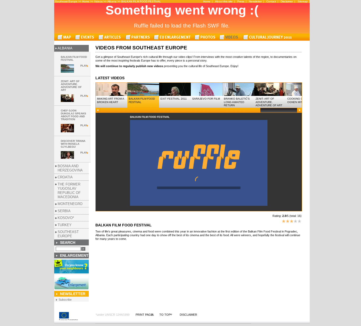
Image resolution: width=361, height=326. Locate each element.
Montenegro (70, 204)
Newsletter (255, 1)
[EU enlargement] (173, 37)
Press (240, 1)
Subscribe (65, 299)
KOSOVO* (66, 218)
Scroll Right (299, 110)
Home (85, 1)
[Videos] (230, 37)
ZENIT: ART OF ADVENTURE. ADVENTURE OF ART (71, 85)
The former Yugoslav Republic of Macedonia (69, 190)
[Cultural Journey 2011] (268, 37)
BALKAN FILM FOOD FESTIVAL (141, 1)
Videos (98, 1)
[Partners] (138, 37)
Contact (271, 1)
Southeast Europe (68, 234)
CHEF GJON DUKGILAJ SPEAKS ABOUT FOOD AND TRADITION (73, 115)
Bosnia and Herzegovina (70, 168)
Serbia (64, 211)
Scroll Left (98, 110)
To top (164, 314)
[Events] (85, 37)
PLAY (83, 65)
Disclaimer (287, 1)
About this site (224, 1)
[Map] (65, 37)
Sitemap (303, 1)
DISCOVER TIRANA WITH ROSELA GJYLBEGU (73, 143)
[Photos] (206, 37)
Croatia (65, 177)
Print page (144, 314)
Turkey (65, 225)
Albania (112, 1)
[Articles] (111, 37)
